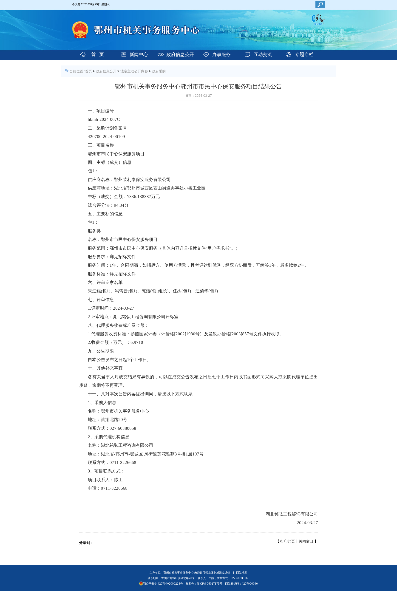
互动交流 (263, 54)
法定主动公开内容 (134, 71)
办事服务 (221, 54)
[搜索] (320, 4)
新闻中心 (139, 54)
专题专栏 (304, 54)
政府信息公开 (180, 54)
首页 (88, 71)
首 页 (97, 54)
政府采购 (159, 71)
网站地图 (241, 572)
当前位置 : (77, 71)
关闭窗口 (306, 541)
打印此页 (287, 541)
